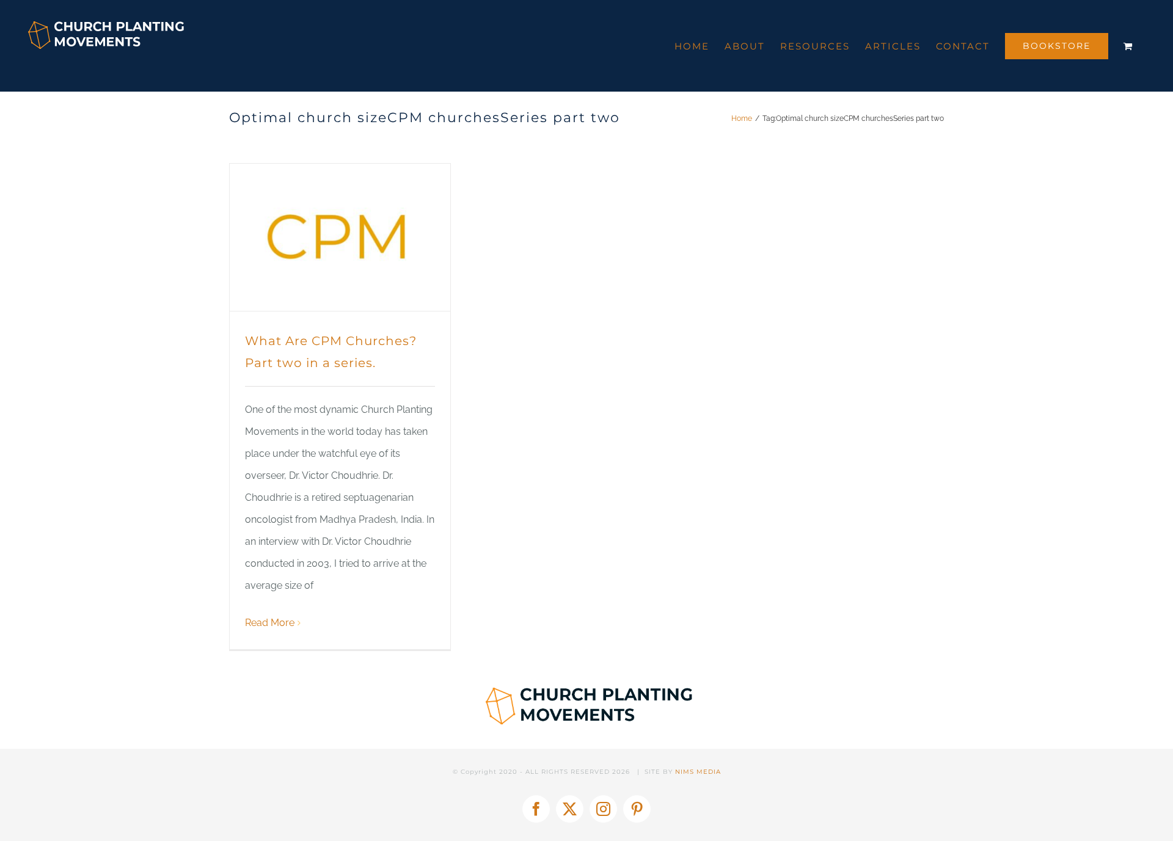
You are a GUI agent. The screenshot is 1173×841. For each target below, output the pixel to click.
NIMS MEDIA (698, 772)
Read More (269, 622)
